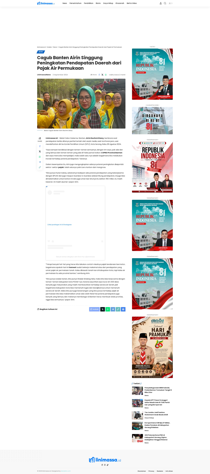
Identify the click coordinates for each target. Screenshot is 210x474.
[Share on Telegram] (39, 162)
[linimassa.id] (48, 3)
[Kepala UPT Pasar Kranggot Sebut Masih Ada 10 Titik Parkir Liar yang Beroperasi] (137, 403)
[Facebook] (102, 464)
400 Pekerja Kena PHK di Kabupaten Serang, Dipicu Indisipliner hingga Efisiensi (156, 437)
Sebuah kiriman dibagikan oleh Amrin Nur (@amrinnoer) (75, 257)
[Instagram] (104, 464)
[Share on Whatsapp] (105, 74)
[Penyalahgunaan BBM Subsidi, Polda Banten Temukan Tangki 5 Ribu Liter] (137, 391)
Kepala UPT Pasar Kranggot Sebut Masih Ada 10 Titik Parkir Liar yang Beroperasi (157, 402)
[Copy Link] (39, 167)
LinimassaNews (44, 75)
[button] (165, 3)
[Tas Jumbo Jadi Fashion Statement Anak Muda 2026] (137, 415)
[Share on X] (102, 74)
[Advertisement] (105, 26)
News (41, 52)
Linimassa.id (52, 138)
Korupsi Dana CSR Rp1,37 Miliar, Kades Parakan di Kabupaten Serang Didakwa (157, 425)
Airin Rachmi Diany (95, 138)
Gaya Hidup (149, 418)
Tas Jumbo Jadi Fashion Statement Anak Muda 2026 (156, 413)
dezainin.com (66, 471)
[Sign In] (161, 3)
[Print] (123, 309)
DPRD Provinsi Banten (112, 152)
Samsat (72, 267)
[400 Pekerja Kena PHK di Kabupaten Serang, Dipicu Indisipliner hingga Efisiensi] (137, 438)
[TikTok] (107, 465)
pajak (61, 167)
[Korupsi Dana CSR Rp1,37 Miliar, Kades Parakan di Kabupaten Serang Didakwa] (137, 426)
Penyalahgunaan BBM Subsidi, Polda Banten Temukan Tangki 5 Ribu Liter (158, 390)
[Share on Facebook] (99, 74)
